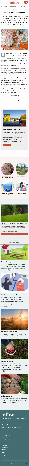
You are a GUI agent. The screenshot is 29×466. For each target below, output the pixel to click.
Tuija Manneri (16, 95)
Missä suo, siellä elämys (9, 332)
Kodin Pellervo (4, 6)
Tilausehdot (4, 463)
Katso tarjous (7, 145)
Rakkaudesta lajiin (21, 176)
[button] (2, 2)
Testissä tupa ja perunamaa (10, 262)
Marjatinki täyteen (7, 361)
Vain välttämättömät (14, 237)
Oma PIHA (4, 449)
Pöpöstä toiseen (22, 193)
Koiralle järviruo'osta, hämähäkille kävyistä (7, 176)
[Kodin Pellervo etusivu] (14, 2)
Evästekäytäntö (12, 242)
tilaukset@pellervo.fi (6, 430)
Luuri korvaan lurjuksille (9, 295)
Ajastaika (10, 6)
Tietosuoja (17, 242)
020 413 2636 (4, 427)
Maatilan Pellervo (5, 447)
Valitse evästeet (14, 240)
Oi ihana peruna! (6, 396)
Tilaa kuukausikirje (5, 458)
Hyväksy (14, 234)
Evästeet (15, 463)
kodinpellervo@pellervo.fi (7, 439)
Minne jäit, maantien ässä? (7, 194)
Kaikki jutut (14, 406)
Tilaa (26, 2)
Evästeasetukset (21, 463)
